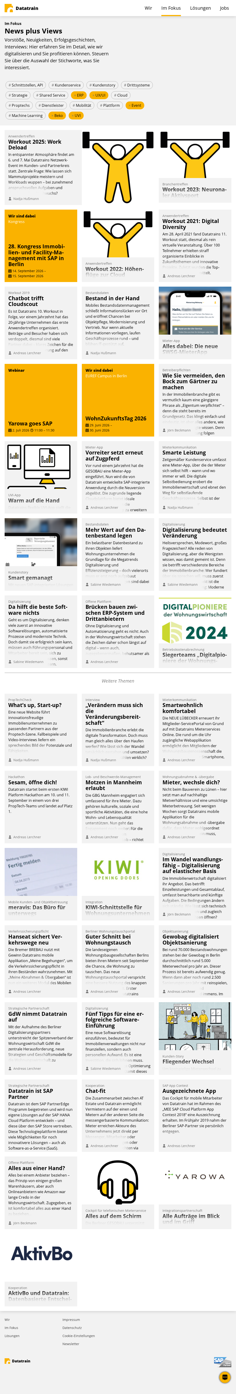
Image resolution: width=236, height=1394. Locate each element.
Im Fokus (11, 1328)
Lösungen (12, 1336)
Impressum (71, 1319)
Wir (7, 1319)
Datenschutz (72, 1328)
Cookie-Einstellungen (78, 1336)
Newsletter (70, 1344)
